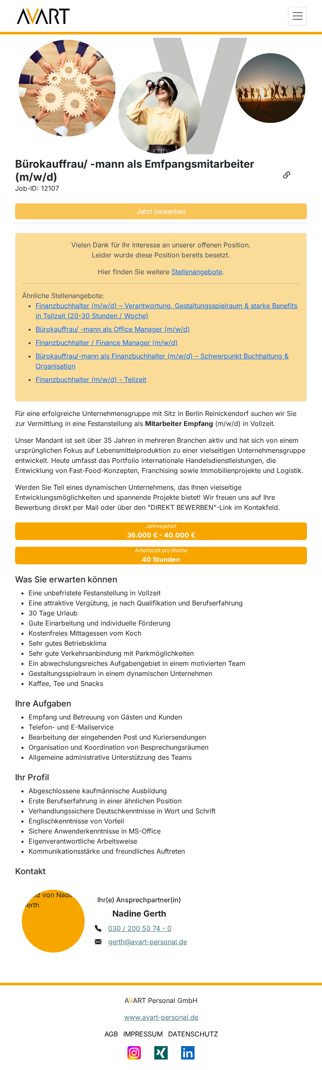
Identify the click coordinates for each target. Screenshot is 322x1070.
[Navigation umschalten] (297, 16)
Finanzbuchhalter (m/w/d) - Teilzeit (91, 379)
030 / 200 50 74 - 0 (139, 928)
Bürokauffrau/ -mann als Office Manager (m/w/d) (113, 329)
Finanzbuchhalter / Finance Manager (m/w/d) (107, 342)
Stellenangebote (196, 272)
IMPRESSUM (143, 1034)
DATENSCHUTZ (193, 1034)
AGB (111, 1034)
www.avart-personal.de (161, 1017)
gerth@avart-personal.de (147, 942)
